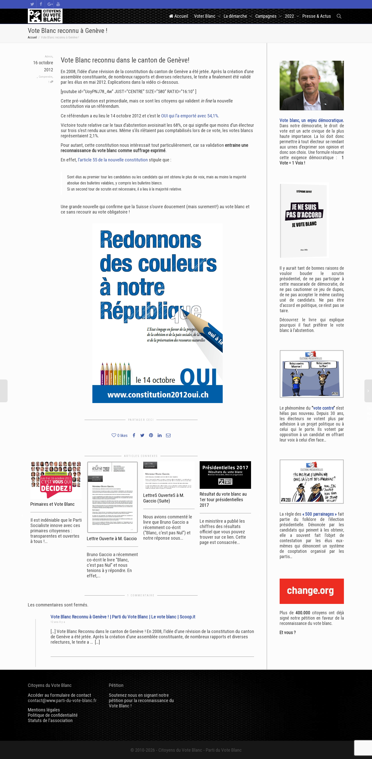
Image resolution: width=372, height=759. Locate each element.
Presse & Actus (316, 16)
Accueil (180, 16)
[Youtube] (58, 4)
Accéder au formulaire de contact (59, 695)
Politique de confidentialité (53, 715)
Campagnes (266, 16)
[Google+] (49, 4)
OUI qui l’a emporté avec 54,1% (189, 116)
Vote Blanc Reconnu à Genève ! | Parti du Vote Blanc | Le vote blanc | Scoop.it (123, 617)
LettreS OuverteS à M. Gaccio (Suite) (163, 498)
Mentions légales (44, 710)
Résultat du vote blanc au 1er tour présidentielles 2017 (223, 499)
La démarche (236, 16)
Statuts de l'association (50, 720)
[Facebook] (41, 4)
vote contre (323, 408)
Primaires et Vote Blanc (52, 504)
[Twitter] (32, 4)
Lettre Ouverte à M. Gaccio (112, 538)
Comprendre (45, 76)
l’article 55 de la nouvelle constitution (113, 160)
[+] (56, 480)
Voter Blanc (205, 16)
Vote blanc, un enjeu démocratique (311, 120)
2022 (290, 16)
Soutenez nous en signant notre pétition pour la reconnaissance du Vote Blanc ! (141, 700)
